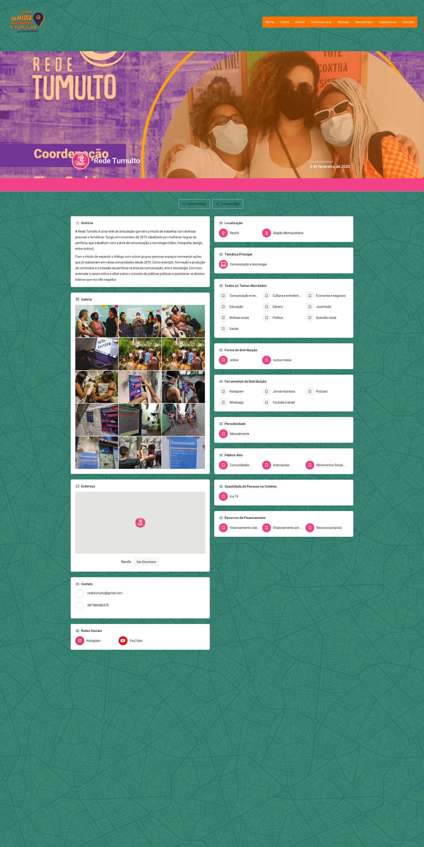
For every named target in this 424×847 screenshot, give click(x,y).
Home (270, 22)
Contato (408, 22)
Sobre (285, 22)
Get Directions (146, 562)
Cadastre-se (387, 22)
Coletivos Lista (321, 22)
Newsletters (364, 22)
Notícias (343, 22)
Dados (300, 22)
